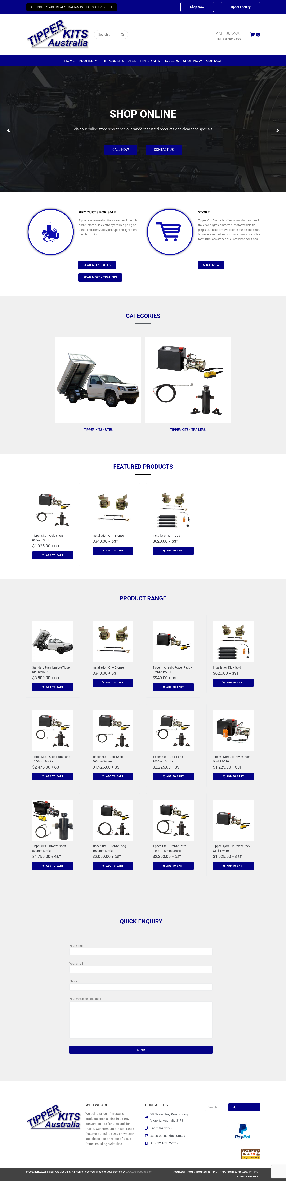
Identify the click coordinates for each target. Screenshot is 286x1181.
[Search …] (215, 1107)
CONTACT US (164, 150)
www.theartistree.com (139, 1171)
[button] (71, 7)
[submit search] (150, 34)
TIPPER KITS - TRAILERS (188, 430)
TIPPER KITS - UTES (98, 430)
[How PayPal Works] (242, 1140)
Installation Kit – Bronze (108, 535)
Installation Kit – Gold (167, 535)
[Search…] (111, 34)
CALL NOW (120, 150)
